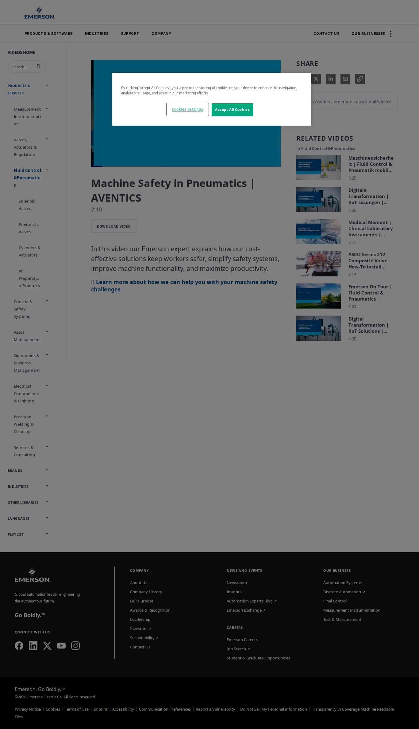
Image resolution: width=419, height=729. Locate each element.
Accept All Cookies (232, 109)
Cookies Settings (187, 109)
